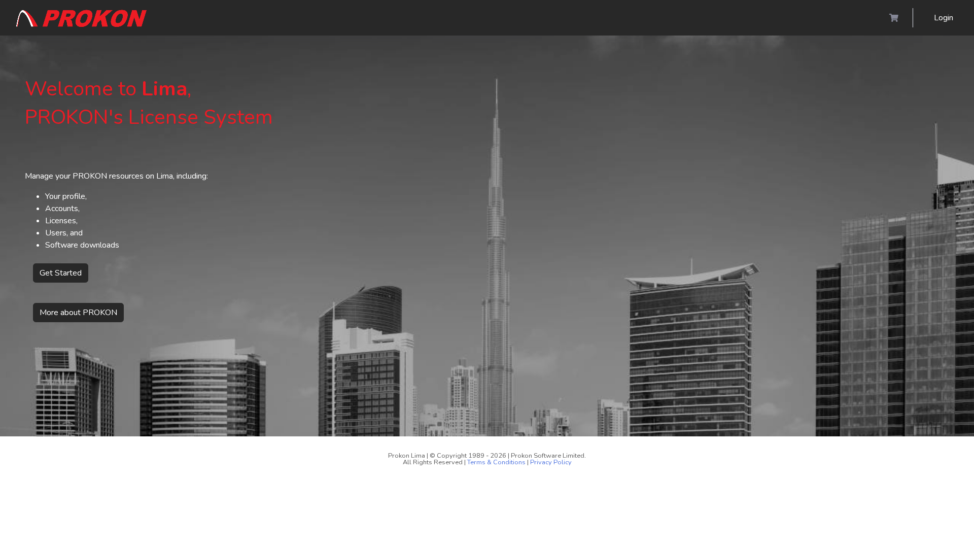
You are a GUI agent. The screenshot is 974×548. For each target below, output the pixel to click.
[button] (81, 18)
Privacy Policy (551, 462)
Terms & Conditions (496, 462)
